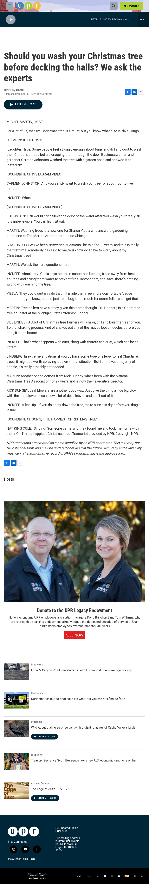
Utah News (37, 664)
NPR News (36, 754)
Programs (36, 721)
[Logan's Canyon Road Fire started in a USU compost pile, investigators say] (16, 671)
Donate (133, 6)
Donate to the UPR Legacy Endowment (74, 610)
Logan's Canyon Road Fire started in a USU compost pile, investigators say (81, 670)
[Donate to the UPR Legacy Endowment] (74, 551)
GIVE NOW (74, 635)
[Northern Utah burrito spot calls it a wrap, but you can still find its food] (16, 700)
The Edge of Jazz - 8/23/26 (50, 789)
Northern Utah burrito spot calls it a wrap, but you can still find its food (78, 699)
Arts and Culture (40, 783)
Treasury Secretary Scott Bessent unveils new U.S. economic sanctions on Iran (84, 760)
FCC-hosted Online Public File (66, 830)
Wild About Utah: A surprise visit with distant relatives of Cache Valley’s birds (83, 727)
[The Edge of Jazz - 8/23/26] (16, 790)
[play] (11, 19)
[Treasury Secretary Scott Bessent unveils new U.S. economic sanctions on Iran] (16, 761)
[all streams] (143, 19)
